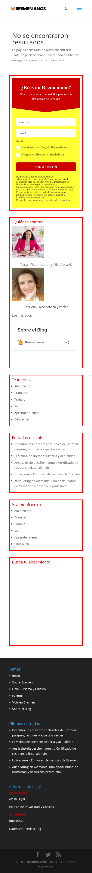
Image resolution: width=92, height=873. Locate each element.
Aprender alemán (27, 413)
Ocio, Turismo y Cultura (29, 689)
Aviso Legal (17, 799)
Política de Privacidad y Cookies (31, 807)
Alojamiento (22, 386)
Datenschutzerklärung (25, 829)
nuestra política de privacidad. (54, 200)
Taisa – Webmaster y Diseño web (46, 264)
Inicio (16, 676)
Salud (18, 406)
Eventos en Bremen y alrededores (42, 154)
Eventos (17, 696)
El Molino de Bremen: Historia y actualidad (45, 456)
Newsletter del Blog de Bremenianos (44, 147)
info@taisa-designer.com (31, 197)
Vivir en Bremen (23, 702)
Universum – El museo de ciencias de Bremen (47, 474)
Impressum (17, 821)
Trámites (20, 393)
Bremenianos (37, 862)
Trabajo (19, 399)
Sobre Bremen (22, 682)
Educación (21, 419)
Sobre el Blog (21, 709)
